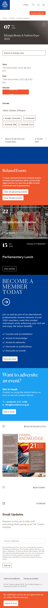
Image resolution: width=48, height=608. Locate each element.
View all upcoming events (15, 192)
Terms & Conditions (12, 578)
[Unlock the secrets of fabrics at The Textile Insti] (24, 455)
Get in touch (9, 412)
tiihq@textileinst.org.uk (17, 404)
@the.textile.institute (35, 426)
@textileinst (39, 487)
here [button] (26, 597)
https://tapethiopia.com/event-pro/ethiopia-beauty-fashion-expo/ (15, 92)
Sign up (7, 565)
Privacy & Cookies (31, 578)
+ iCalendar (29, 118)
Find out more (10, 359)
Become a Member (37, 13)
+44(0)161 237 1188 (16, 401)
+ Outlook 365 (9, 125)
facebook (41, 503)
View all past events (13, 198)
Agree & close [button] (11, 603)
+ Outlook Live (26, 125)
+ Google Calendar (12, 118)
